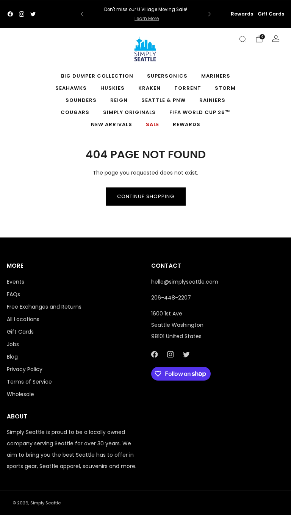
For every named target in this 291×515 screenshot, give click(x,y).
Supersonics (167, 76)
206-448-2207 (171, 297)
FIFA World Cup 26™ (199, 112)
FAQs (13, 294)
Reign (119, 100)
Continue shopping (145, 196)
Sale (152, 124)
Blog (12, 356)
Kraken (149, 88)
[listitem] (145, 14)
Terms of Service (29, 381)
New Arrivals (111, 124)
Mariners (215, 76)
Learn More (147, 19)
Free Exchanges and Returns (44, 307)
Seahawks (71, 88)
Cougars (75, 112)
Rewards (242, 14)
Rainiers (212, 100)
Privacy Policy (24, 369)
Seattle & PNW (163, 100)
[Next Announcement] (209, 14)
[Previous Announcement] (82, 14)
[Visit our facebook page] (10, 14)
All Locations (23, 319)
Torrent (187, 88)
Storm (225, 88)
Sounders (81, 100)
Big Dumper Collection (97, 76)
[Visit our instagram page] (21, 14)
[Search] (242, 39)
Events (15, 282)
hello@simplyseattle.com (184, 282)
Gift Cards (271, 14)
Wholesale (20, 394)
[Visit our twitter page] (33, 14)
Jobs (13, 344)
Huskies (112, 88)
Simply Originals (129, 112)
